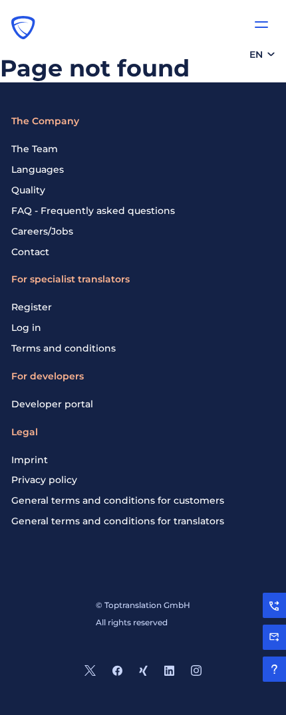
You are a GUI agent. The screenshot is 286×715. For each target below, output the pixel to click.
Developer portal (52, 404)
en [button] (256, 54)
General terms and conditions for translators (117, 521)
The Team (34, 149)
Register (31, 307)
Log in (26, 328)
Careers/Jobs (42, 231)
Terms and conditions (63, 348)
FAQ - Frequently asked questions (93, 211)
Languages (37, 169)
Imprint (29, 460)
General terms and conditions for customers (117, 500)
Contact (30, 252)
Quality (28, 190)
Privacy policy (44, 480)
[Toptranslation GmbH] (23, 27)
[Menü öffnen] (261, 24)
